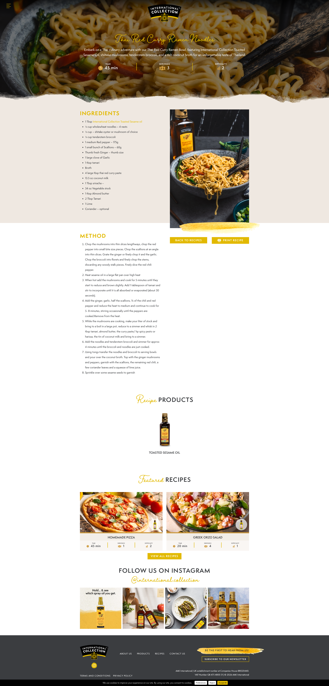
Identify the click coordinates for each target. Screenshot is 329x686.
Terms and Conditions (95, 675)
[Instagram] (94, 665)
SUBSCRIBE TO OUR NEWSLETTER (225, 659)
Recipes (159, 653)
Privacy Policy (122, 675)
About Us (126, 653)
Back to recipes (188, 240)
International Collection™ (164, 13)
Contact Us (177, 653)
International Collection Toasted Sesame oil (117, 121)
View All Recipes (164, 556)
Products (143, 653)
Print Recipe (233, 240)
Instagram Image (100, 608)
